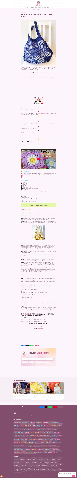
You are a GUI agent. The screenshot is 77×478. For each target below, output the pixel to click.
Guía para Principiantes (47, 458)
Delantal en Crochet (57, 432)
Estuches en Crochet (52, 470)
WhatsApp (32, 345)
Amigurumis (32, 7)
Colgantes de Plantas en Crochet (18, 463)
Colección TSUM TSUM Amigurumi (39, 429)
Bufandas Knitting (46, 425)
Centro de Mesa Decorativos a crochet (24, 428)
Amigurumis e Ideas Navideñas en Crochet (38, 466)
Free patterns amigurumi (17, 435)
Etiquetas (61, 3)
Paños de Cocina (48, 442)
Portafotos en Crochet (43, 445)
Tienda (58, 3)
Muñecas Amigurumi (24, 442)
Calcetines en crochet (53, 457)
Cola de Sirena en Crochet (29, 429)
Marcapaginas (24, 466)
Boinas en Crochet (16, 425)
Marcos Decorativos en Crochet (31, 468)
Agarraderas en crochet (17, 422)
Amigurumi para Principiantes (55, 422)
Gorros (45, 7)
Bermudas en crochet (16, 462)
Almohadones (32, 422)
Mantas (48, 7)
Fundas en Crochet (25, 435)
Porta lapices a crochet (35, 445)
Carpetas (39, 7)
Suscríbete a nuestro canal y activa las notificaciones (29, 133)
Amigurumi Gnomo (39, 422)
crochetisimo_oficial (40, 326)
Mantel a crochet (16, 457)
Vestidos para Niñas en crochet (38, 452)
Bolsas (36, 7)
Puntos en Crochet (56, 446)
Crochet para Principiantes (35, 462)
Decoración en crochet (49, 432)
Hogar (15, 470)
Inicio (14, 3)
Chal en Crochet (59, 470)
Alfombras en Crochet (25, 422)
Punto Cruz (42, 446)
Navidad (36, 442)
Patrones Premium (18, 3)
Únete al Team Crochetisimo (25, 108)
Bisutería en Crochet (59, 469)
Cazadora (59, 459)
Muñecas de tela (31, 442)
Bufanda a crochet (39, 425)
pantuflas (59, 442)
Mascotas (39, 465)
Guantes (21, 469)
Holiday (34, 436)
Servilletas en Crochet (27, 449)
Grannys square (60, 435)
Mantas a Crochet (35, 459)
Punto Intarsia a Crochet (48, 446)
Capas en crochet (37, 426)
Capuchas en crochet (57, 468)
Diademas (15, 459)
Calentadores (16, 426)
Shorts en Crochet (34, 449)
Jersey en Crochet (55, 436)
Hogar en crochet (29, 436)
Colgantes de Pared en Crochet (27, 462)
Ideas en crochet (40, 436)
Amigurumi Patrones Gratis (44, 461)
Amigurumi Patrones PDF (23, 460)
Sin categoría (41, 449)
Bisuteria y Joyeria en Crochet (20, 470)
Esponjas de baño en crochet (45, 465)
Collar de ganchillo (53, 429)
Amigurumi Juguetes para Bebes (49, 466)
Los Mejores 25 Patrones (49, 464)
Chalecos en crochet (49, 428)
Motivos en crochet (17, 442)
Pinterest (37, 345)
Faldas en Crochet (54, 460)
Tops (50, 7)
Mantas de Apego (57, 439)
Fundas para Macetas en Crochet (44, 435)
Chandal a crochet (56, 428)
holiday (24, 469)
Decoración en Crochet (43, 469)
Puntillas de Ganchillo (36, 446)
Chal (42, 7)
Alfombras (52, 462)
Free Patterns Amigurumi (58, 464)
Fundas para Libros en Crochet (34, 435)
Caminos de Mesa (22, 426)
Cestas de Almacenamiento (22, 457)
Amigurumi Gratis (28, 7)
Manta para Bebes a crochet (49, 439)
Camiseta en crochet (32, 460)
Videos (45, 452)
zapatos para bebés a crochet (18, 453)
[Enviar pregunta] (54, 359)
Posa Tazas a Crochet (17, 446)
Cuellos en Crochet (27, 432)
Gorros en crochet (53, 435)
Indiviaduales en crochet (48, 436)
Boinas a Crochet (34, 465)
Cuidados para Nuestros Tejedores (36, 432)
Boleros (22, 425)
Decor (43, 432)
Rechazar (69, 475)
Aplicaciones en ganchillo (40, 468)
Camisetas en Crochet (30, 426)
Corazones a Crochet (48, 459)
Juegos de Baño (43, 463)
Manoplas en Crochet (40, 439)
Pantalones (54, 442)
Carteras (15, 428)
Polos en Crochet (16, 445)
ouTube (25, 124)
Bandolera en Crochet (56, 466)
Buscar (31, 415)
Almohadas (56, 462)
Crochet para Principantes (29, 469)
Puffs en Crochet (24, 446)
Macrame (26, 439)
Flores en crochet (28, 470)
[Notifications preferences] (1, 476)
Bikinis (37, 460)
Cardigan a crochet (49, 426)
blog (48, 469)
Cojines (23, 429)
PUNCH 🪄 (29, 446)
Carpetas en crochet (57, 426)
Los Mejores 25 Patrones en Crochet (19, 439)
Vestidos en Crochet (29, 452)
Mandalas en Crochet (33, 439)
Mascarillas (41, 462)
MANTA (58, 460)
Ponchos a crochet (28, 445)
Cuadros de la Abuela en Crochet (18, 432)
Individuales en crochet (41, 459)
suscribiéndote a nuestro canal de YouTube (44, 113)
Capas (21, 462)
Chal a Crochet (42, 428)
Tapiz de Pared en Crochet (56, 449)
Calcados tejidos (53, 425)
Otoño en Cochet (42, 442)
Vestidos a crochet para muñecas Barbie (19, 452)
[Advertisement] (38, 335)
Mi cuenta (32, 414)
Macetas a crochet (29, 466)
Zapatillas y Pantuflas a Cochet (52, 452)
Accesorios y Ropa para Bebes (23, 465)
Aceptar (74, 475)
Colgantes (47, 429)
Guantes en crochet (17, 436)
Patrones (55, 3)
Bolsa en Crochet (25, 9)
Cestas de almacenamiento (34, 428)
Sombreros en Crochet (48, 449)
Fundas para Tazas (16, 465)
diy (56, 465)
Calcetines (59, 425)
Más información (68, 474)
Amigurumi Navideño (46, 422)
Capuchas (42, 426)
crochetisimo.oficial (40, 328)
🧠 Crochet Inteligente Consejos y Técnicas (29, 453)
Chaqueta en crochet (46, 462)
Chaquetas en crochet (17, 429)
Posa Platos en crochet (51, 445)
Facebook (24, 345)
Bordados (33, 425)
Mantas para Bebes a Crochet (21, 459)
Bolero (28, 460)
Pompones (22, 445)
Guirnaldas (23, 436)
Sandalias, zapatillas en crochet (18, 449)
